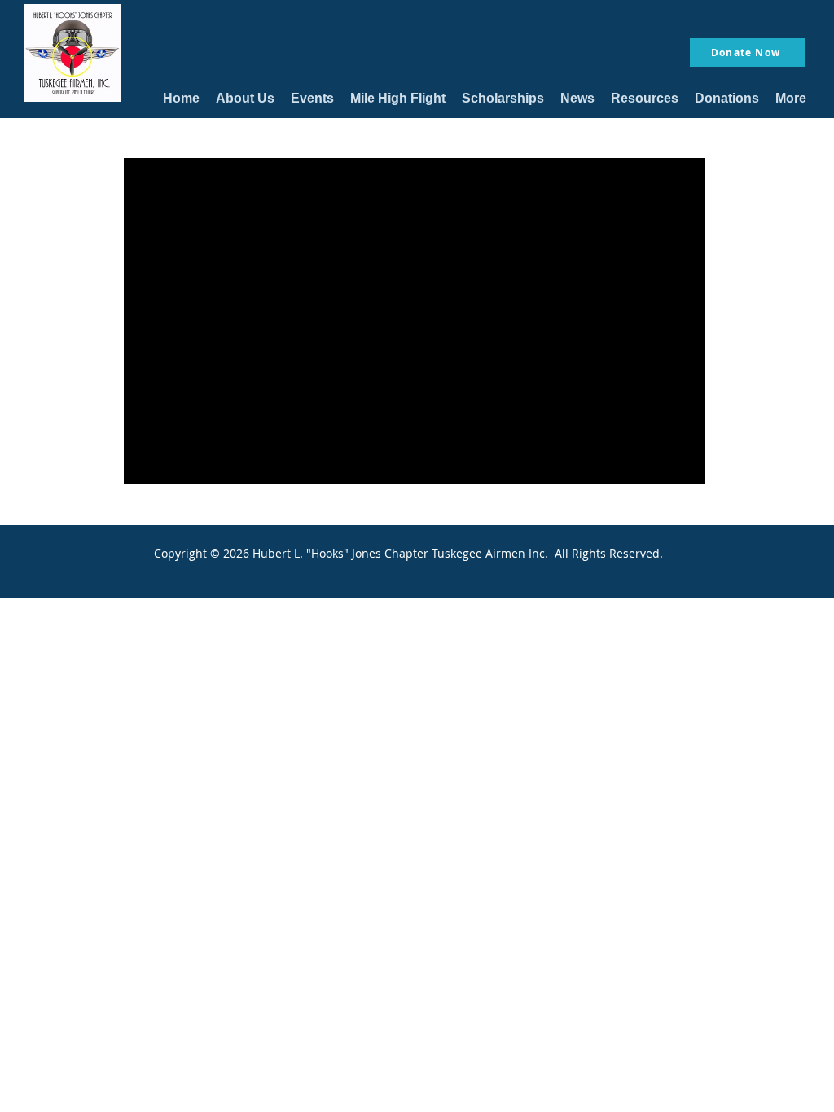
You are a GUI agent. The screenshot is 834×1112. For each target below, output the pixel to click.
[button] (245, 98)
